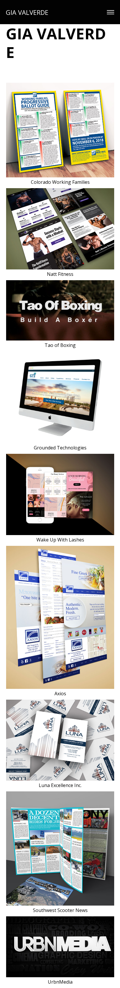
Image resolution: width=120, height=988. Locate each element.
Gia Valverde (27, 12)
